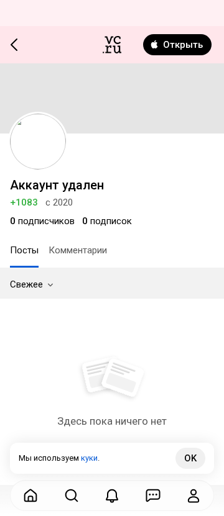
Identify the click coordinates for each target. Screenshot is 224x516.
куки (89, 458)
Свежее (26, 284)
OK (190, 458)
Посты (24, 250)
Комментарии (78, 250)
